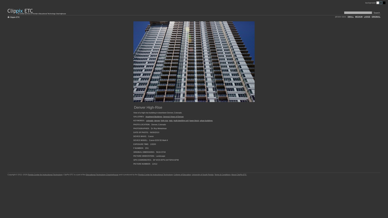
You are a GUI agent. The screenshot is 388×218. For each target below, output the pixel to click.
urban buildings (206, 121)
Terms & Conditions (222, 175)
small (351, 17)
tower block (194, 121)
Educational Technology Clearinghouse (102, 175)
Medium (381, 3)
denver (157, 121)
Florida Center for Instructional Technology (45, 175)
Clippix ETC (15, 17)
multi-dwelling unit (181, 121)
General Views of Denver (173, 117)
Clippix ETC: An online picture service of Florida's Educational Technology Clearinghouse (37, 12)
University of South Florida (203, 175)
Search (377, 13)
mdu (171, 121)
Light (377, 3)
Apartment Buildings (154, 117)
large (367, 17)
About (239, 175)
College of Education (182, 175)
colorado (149, 121)
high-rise (164, 121)
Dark (384, 3)
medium (359, 17)
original (376, 17)
